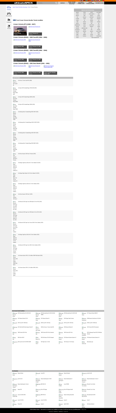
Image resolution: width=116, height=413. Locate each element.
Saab (84, 32)
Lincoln (77, 26)
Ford (29, 7)
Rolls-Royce (98, 31)
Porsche (84, 31)
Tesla (99, 34)
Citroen (77, 18)
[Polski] (99, 1)
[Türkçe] (103, 1)
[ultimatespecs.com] (23, 3)
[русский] (92, 1)
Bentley (77, 15)
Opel (91, 29)
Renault (91, 31)
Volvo (77, 37)
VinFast (91, 36)
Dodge (77, 20)
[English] (80, 1)
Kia (98, 23)
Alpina (77, 14)
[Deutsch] (84, 1)
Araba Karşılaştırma (90, 3)
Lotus (84, 26)
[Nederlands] (97, 1)
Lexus (99, 25)
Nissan (84, 29)
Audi (99, 14)
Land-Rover (91, 25)
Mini (99, 28)
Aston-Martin (91, 14)
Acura (84, 12)
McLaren (77, 28)
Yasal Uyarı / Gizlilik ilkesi (53, 411)
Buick (99, 15)
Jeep (91, 23)
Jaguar (84, 23)
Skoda (99, 32)
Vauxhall (84, 36)
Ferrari (91, 20)
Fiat (98, 20)
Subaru (84, 34)
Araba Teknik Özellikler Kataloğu (72, 3)
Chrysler (98, 17)
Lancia (84, 25)
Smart (77, 34)
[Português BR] (101, 1)
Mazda (99, 26)
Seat (91, 32)
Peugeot (98, 29)
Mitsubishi (77, 29)
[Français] (82, 1)
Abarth (77, 12)
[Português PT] (88, 1)
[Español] (90, 1)
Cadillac (84, 17)
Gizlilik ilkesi (61, 411)
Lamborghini (77, 25)
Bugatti (91, 15)
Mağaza (63, 3)
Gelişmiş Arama (99, 3)
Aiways (91, 12)
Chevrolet (92, 17)
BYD (77, 17)
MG (91, 28)
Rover (77, 32)
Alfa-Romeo (99, 12)
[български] (96, 1)
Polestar (77, 31)
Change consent (83, 409)
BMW (84, 15)
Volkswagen (98, 36)
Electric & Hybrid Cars (81, 3)
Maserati (91, 26)
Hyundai (98, 21)
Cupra (84, 18)
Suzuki (91, 34)
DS (84, 20)
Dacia (92, 18)
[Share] (114, 105)
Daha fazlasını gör (95, 37)
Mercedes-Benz (84, 28)
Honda (91, 21)
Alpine (84, 14)
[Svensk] (86, 1)
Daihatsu (98, 18)
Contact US (66, 411)
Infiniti (77, 23)
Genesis (84, 21)
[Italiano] (94, 1)
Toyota (77, 36)
